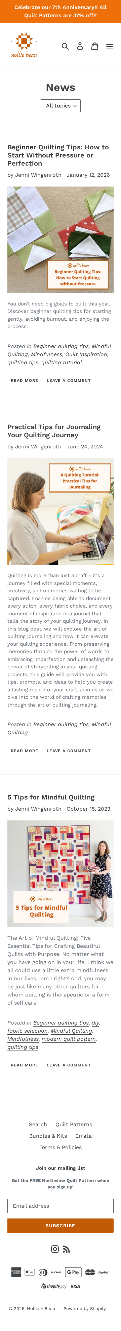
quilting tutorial (61, 362)
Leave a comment (69, 380)
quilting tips (22, 362)
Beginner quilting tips (61, 346)
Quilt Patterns (73, 1124)
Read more (24, 380)
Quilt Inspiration (86, 354)
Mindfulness (46, 354)
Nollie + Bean (41, 1308)
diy (95, 1022)
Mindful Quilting (71, 1031)
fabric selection (27, 1031)
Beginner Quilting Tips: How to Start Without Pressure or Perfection (58, 155)
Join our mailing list (60, 1168)
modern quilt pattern (69, 1039)
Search (38, 1124)
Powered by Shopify (85, 1308)
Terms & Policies (60, 1147)
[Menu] (109, 45)
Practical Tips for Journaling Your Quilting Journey (53, 431)
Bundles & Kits (48, 1136)
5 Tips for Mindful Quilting (50, 797)
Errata (83, 1136)
